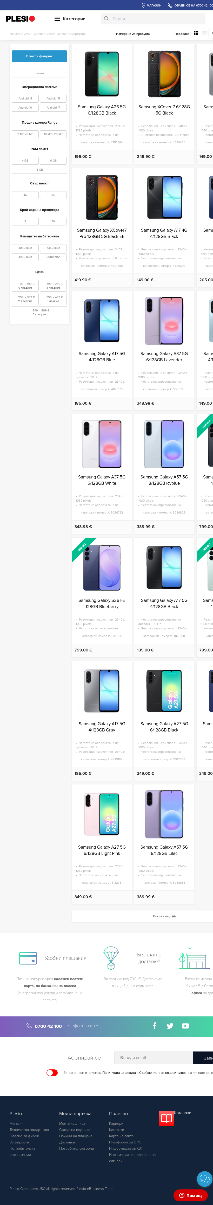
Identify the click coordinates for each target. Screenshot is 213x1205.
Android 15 (53, 98)
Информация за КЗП (126, 1148)
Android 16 (25, 107)
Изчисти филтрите (39, 56)
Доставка (67, 1142)
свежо (40, 73)
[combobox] (153, 18)
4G (25, 195)
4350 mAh (53, 248)
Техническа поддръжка (29, 1130)
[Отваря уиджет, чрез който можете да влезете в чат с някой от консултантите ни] (191, 1195)
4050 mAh (25, 248)
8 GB (39, 169)
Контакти (116, 1130)
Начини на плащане (76, 1136)
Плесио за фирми (24, 1136)
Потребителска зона (76, 1148)
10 (53, 221)
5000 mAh (53, 257)
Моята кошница (72, 1123)
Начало (15, 34)
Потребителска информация (22, 1151)
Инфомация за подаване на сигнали (132, 1158)
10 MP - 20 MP (53, 134)
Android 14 (25, 98)
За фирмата (19, 1142)
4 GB (25, 160)
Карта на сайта (121, 1136)
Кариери (116, 1123)
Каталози (182, 1112)
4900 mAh (25, 257)
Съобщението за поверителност (163, 1073)
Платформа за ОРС (125, 1142)
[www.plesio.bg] (20, 19)
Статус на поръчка (74, 1130)
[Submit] (106, 18)
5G (53, 195)
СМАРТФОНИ (33, 34)
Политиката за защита (119, 1073)
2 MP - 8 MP (25, 134)
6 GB (53, 160)
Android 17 (53, 107)
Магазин (17, 1123)
